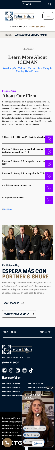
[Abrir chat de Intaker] (26, 448)
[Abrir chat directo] (48, 387)
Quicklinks (10, 332)
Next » (9, 209)
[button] (14, 303)
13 (6, 209)
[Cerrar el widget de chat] (52, 387)
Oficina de (11, 383)
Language (45, 332)
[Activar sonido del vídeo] (38, 414)
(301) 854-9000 (37, 27)
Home (8, 35)
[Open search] (50, 4)
